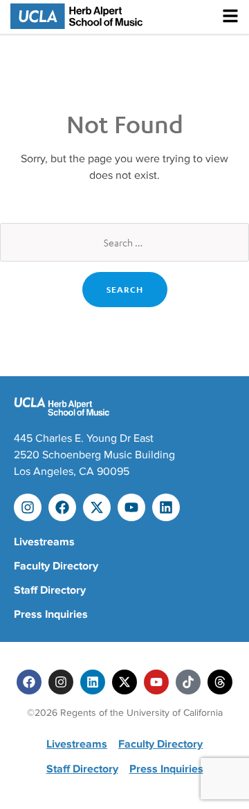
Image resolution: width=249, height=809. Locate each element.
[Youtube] (131, 507)
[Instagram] (28, 507)
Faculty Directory (56, 566)
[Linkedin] (166, 507)
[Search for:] (124, 242)
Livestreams (44, 542)
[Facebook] (62, 507)
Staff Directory (50, 590)
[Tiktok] (188, 682)
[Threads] (220, 682)
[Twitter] (124, 682)
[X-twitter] (97, 507)
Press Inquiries (51, 614)
